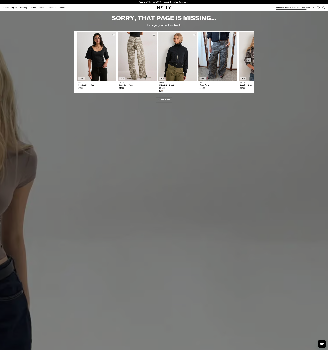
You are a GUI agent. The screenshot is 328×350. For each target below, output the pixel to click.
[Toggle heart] (113, 34)
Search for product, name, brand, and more (291, 8)
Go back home (164, 100)
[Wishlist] (318, 7)
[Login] (313, 7)
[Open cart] (323, 7)
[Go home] (164, 7)
